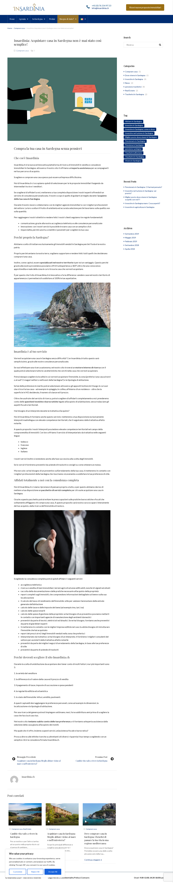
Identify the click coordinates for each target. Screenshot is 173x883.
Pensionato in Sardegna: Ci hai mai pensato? (143, 187)
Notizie (52, 19)
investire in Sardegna (134, 125)
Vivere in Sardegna (133, 161)
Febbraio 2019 (131, 241)
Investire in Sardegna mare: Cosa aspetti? (142, 203)
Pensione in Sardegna (134, 145)
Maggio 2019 (130, 237)
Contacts (85, 878)
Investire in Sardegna (134, 79)
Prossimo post (101, 757)
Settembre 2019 (132, 234)
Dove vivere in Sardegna (135, 75)
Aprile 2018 (130, 249)
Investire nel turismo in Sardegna (139, 133)
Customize (17, 872)
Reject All (35, 872)
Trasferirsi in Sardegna (134, 94)
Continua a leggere (92, 860)
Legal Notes (53, 878)
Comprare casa (19, 28)
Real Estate (27, 829)
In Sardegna (37, 19)
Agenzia (22, 19)
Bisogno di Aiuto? (66, 19)
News (127, 83)
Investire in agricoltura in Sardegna (139, 207)
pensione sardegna (133, 149)
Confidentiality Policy (70, 878)
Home (12, 19)
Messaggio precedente (26, 757)
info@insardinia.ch (100, 8)
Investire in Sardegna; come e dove (140, 129)
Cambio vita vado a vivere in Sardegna (91, 761)
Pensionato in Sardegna (135, 141)
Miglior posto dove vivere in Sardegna (141, 137)
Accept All (52, 872)
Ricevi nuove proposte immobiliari (145, 7)
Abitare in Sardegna (133, 121)
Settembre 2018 (132, 245)
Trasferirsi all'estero (133, 153)
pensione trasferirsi (133, 87)
